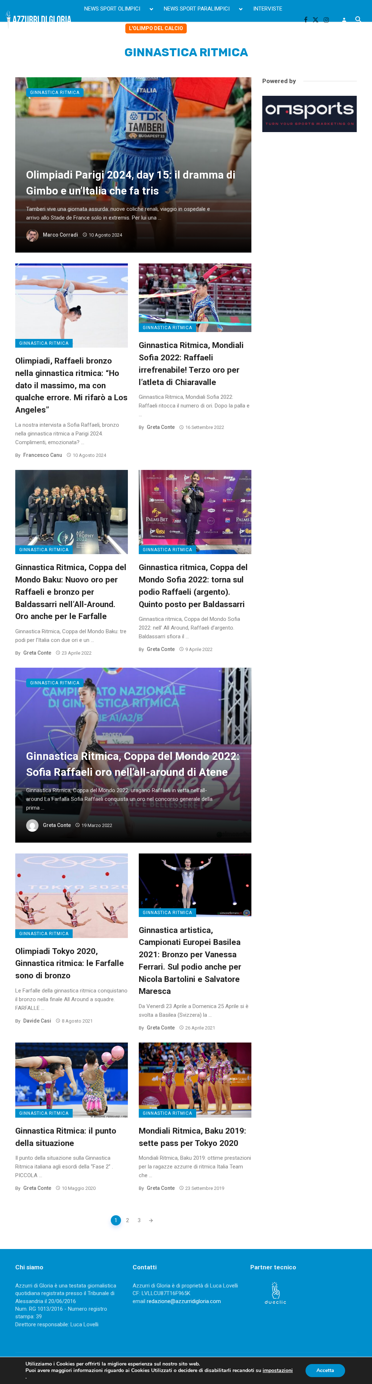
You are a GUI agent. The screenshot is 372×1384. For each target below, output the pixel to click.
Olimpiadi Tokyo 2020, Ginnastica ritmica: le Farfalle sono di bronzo (69, 963)
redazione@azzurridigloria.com (184, 1301)
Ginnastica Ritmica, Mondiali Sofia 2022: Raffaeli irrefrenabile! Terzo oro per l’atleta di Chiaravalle (191, 363)
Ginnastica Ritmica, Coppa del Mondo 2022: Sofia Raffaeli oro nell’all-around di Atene (132, 764)
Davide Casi (37, 1021)
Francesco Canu (42, 455)
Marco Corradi (60, 235)
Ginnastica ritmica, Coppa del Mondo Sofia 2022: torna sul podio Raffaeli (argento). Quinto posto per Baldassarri (193, 585)
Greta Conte (161, 427)
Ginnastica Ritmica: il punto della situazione (65, 1137)
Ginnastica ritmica (55, 92)
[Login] (344, 19)
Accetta (325, 1370)
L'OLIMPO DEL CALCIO (156, 28)
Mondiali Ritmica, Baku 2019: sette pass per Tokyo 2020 (192, 1137)
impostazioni (278, 1370)
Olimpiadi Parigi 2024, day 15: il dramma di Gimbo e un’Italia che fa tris (130, 183)
